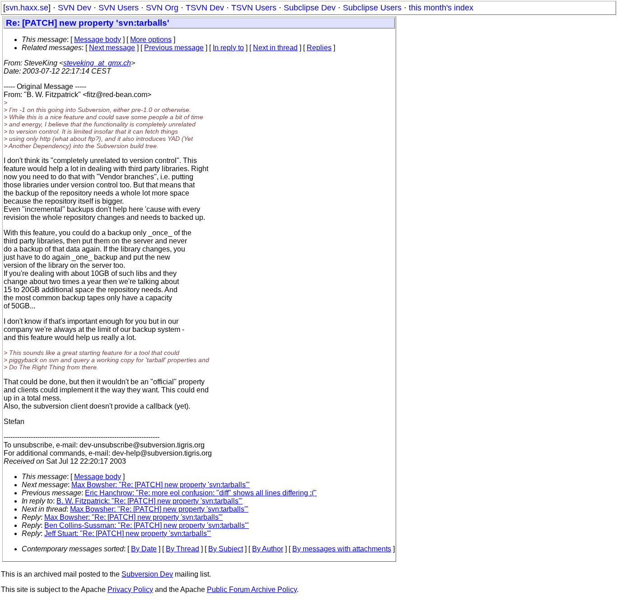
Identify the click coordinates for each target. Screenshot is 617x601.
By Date (144, 549)
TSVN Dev (205, 7)
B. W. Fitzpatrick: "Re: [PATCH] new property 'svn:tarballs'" (149, 501)
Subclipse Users (372, 7)
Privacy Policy (130, 589)
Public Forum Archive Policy (252, 589)
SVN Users (118, 7)
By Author (267, 549)
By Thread (182, 549)
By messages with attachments (341, 549)
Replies (319, 47)
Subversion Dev (147, 574)
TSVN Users (253, 7)
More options (151, 39)
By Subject (225, 549)
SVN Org (162, 7)
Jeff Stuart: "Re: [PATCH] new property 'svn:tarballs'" (127, 533)
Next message (112, 47)
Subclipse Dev (310, 7)
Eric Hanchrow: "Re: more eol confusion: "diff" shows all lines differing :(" (201, 493)
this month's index (441, 7)
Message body (97, 39)
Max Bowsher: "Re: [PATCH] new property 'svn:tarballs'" (160, 485)
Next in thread (275, 47)
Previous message (174, 47)
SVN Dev (74, 7)
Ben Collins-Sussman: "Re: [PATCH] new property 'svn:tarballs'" (146, 525)
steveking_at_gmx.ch (97, 63)
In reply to (228, 47)
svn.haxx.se (26, 7)
